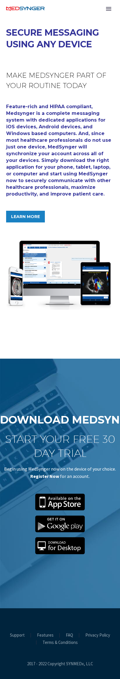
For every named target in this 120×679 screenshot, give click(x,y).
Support (17, 635)
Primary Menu (108, 8)
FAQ (69, 635)
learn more (25, 216)
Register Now (44, 476)
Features (45, 635)
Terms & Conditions (60, 642)
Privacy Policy (97, 635)
